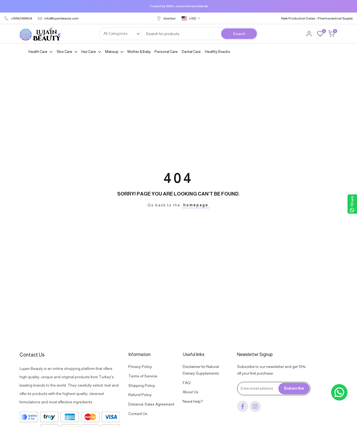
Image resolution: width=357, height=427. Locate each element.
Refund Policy (140, 394)
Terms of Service (142, 376)
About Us (190, 392)
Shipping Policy (141, 385)
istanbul (169, 18)
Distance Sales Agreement (151, 404)
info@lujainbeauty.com (61, 18)
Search (239, 33)
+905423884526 (21, 18)
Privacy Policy (140, 366)
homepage (195, 205)
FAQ (186, 382)
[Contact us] (339, 392)
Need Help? (193, 401)
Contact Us (137, 413)
